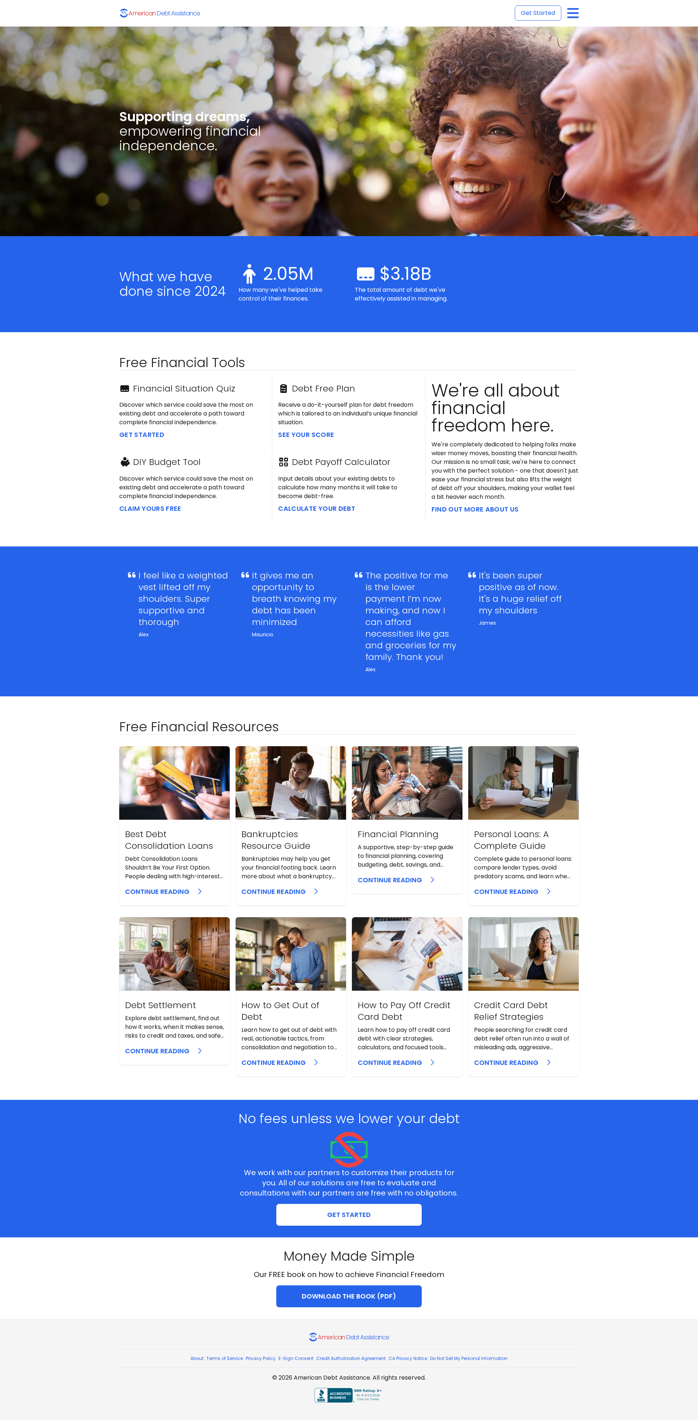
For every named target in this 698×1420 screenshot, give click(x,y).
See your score (306, 434)
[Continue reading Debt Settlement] (174, 991)
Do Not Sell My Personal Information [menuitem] (469, 1358)
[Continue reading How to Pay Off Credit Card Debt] (407, 997)
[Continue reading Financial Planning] (407, 820)
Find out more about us (475, 509)
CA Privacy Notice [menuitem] (408, 1358)
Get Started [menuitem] (538, 13)
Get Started (141, 434)
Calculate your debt (316, 508)
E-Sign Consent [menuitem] (295, 1358)
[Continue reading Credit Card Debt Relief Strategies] (523, 997)
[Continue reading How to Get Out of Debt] (291, 997)
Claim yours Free (150, 508)
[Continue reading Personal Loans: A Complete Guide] (523, 826)
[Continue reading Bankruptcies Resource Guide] (291, 826)
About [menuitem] (197, 1358)
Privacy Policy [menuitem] (261, 1358)
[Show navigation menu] (573, 13)
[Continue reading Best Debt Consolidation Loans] (174, 826)
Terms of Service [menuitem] (224, 1358)
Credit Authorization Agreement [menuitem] (351, 1358)
